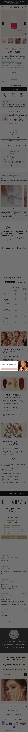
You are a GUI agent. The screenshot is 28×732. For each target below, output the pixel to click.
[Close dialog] (27, 361)
